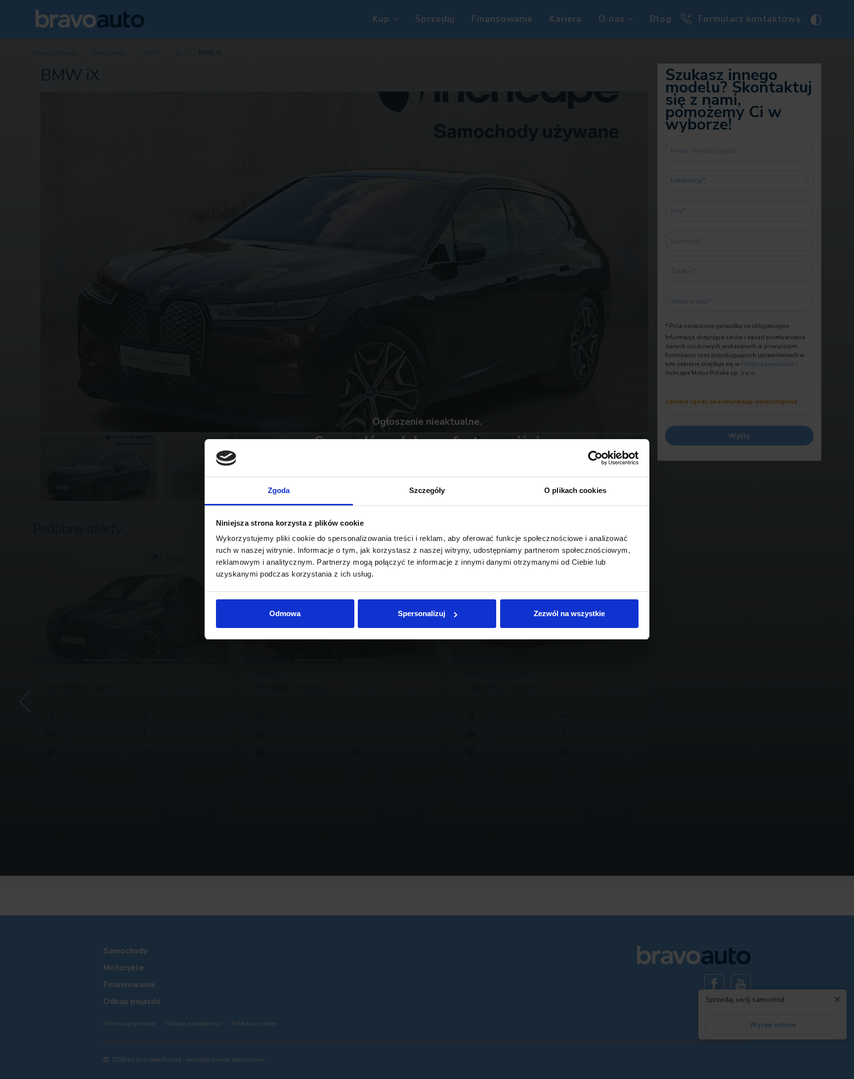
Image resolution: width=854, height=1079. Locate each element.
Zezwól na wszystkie (569, 613)
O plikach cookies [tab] (575, 491)
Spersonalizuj (421, 613)
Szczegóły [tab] (427, 491)
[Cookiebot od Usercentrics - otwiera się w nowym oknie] (595, 458)
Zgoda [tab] (279, 491)
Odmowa (284, 613)
